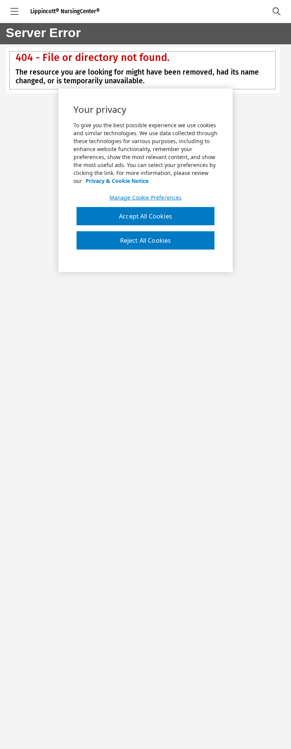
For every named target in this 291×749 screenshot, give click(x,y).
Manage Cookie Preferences (146, 197)
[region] (145, 181)
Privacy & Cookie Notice (117, 180)
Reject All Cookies (145, 240)
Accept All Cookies (145, 216)
